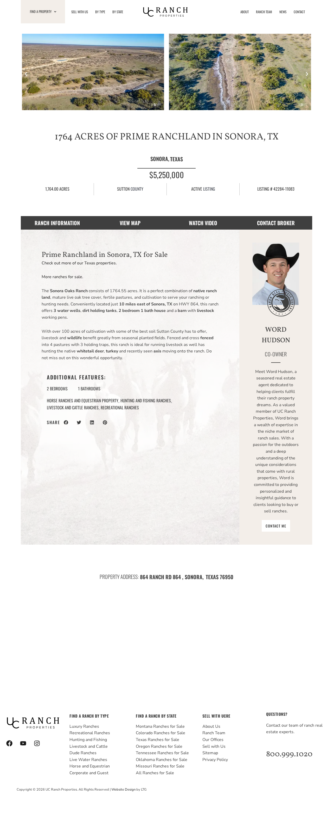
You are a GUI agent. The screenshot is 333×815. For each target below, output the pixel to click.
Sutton (123, 189)
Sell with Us (79, 11)
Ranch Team (264, 11)
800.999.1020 (289, 754)
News (282, 11)
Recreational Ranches (120, 407)
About (244, 11)
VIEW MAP (130, 223)
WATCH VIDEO (203, 223)
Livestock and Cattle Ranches (73, 407)
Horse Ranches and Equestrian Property (82, 400)
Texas (176, 159)
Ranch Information (57, 223)
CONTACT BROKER (276, 223)
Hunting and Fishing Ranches (145, 400)
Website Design (123, 789)
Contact (299, 11)
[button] (26, 74)
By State (117, 11)
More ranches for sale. (62, 277)
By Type (100, 11)
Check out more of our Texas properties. (79, 263)
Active (196, 189)
